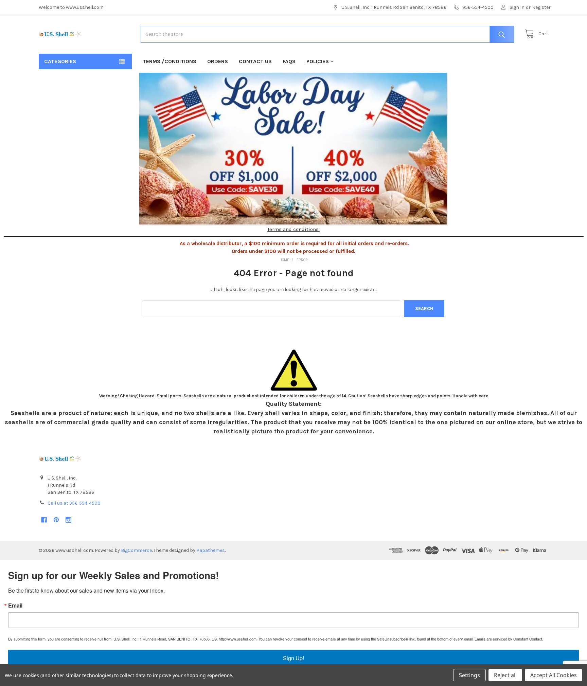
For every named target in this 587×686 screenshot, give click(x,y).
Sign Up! (293, 658)
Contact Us (255, 61)
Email (15, 605)
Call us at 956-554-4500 (74, 503)
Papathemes (210, 550)
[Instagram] (68, 519)
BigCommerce (136, 550)
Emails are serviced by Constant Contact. (509, 639)
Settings (469, 675)
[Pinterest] (56, 519)
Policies (317, 61)
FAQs (289, 61)
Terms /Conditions (169, 61)
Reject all (505, 675)
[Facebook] (44, 519)
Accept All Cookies (553, 675)
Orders (217, 61)
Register (541, 7)
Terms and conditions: (293, 229)
